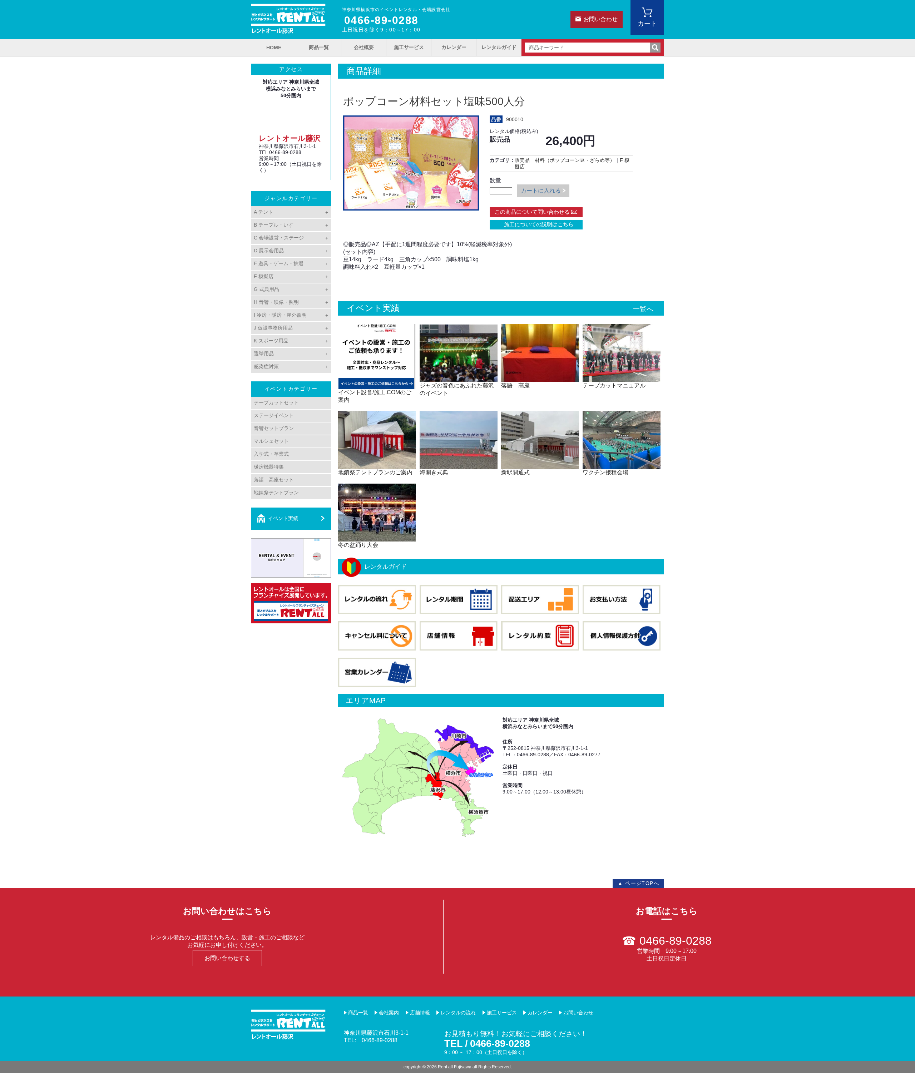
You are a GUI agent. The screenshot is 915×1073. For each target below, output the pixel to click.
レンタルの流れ (458, 1012)
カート (647, 23)
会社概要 (364, 47)
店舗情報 (420, 1012)
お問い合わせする (227, 958)
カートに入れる (541, 191)
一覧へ (643, 309)
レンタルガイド (498, 47)
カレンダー (453, 47)
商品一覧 (319, 47)
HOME (273, 47)
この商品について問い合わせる (532, 212)
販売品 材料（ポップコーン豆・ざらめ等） (565, 160)
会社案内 (389, 1012)
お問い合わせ (600, 19)
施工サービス (409, 47)
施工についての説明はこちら (536, 224)
